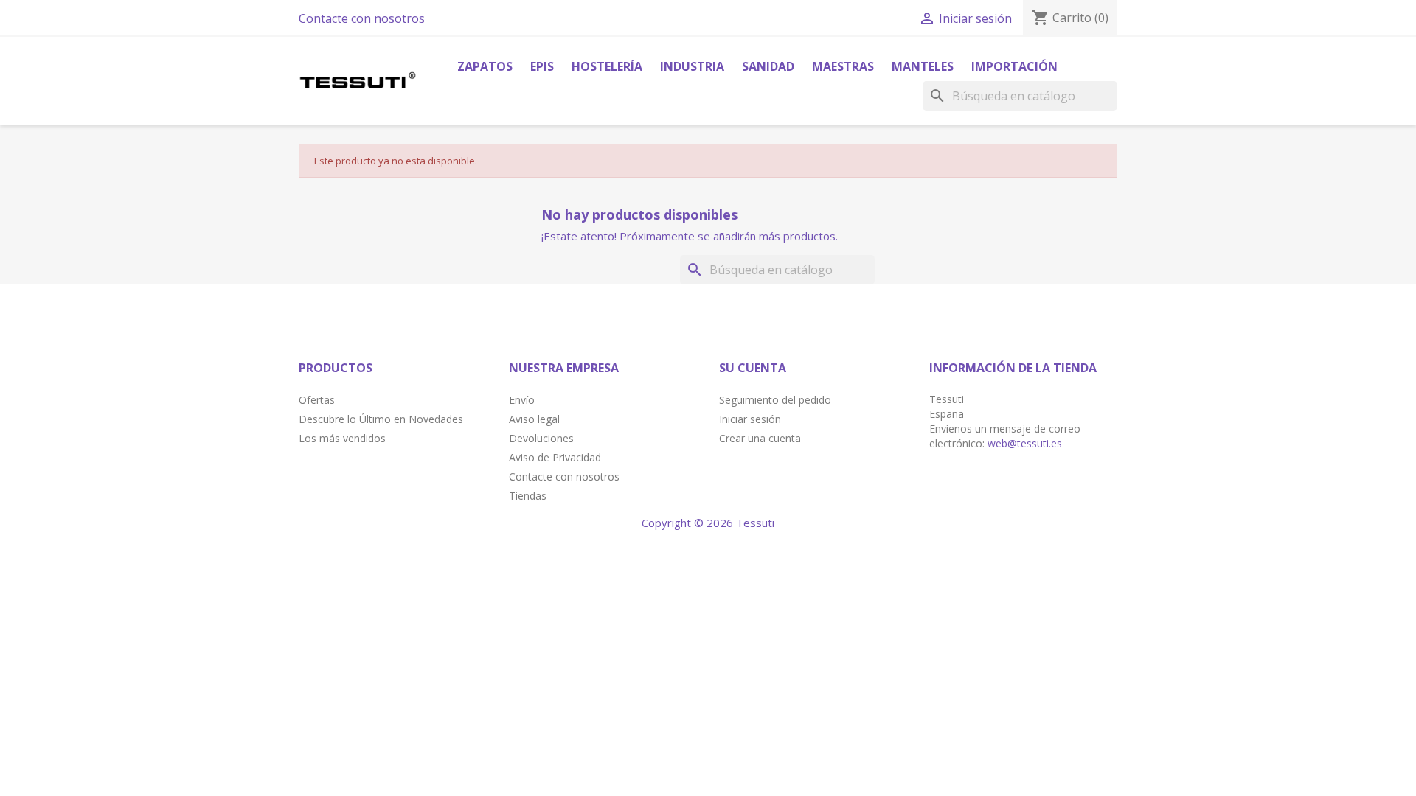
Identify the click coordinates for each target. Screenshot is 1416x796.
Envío (522, 400)
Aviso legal (534, 419)
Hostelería (607, 66)
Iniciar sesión (750, 419)
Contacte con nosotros (362, 18)
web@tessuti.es (1025, 443)
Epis (542, 66)
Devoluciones (541, 438)
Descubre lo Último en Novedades (381, 419)
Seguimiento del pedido (775, 400)
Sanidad (768, 66)
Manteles (923, 66)
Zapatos (485, 66)
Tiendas (527, 496)
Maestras (843, 66)
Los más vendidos (342, 438)
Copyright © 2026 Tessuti (708, 522)
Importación (1014, 66)
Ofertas (317, 400)
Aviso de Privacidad (555, 457)
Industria (692, 66)
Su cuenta (752, 368)
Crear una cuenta (760, 438)
